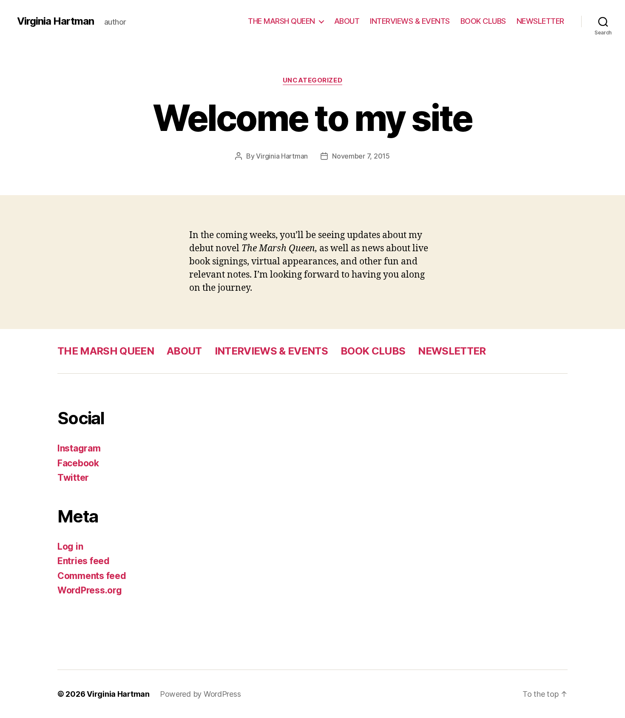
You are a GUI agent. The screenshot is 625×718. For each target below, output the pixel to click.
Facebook (78, 463)
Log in (70, 546)
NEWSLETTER (540, 21)
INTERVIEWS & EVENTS (410, 21)
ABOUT (347, 21)
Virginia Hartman (55, 21)
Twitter (73, 477)
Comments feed (91, 575)
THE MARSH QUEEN (281, 21)
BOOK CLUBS (483, 21)
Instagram (79, 448)
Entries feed (83, 561)
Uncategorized (312, 80)
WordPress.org (89, 590)
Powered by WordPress (200, 694)
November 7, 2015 (361, 156)
